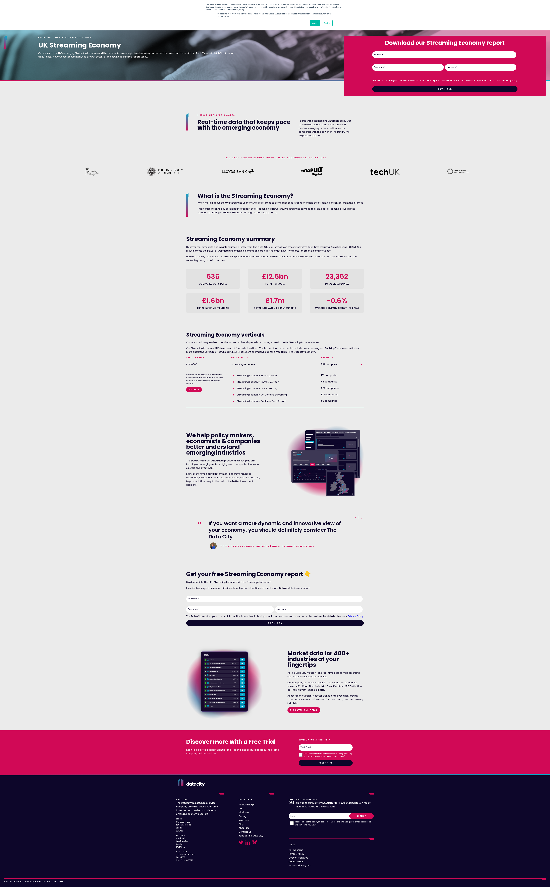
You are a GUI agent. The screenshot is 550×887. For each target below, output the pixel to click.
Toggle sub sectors (362, 365)
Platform (244, 812)
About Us (244, 828)
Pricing (242, 816)
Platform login (247, 804)
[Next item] (361, 518)
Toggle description (234, 375)
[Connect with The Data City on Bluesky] (254, 842)
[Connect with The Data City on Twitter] (241, 842)
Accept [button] (315, 23)
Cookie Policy (296, 861)
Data (241, 808)
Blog (241, 824)
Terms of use (296, 850)
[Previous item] (356, 518)
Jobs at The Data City (251, 835)
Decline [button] (327, 23)
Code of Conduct (298, 857)
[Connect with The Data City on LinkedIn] (247, 842)
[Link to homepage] (191, 783)
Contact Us (245, 831)
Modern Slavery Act (300, 865)
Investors (244, 820)
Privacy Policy (510, 80)
